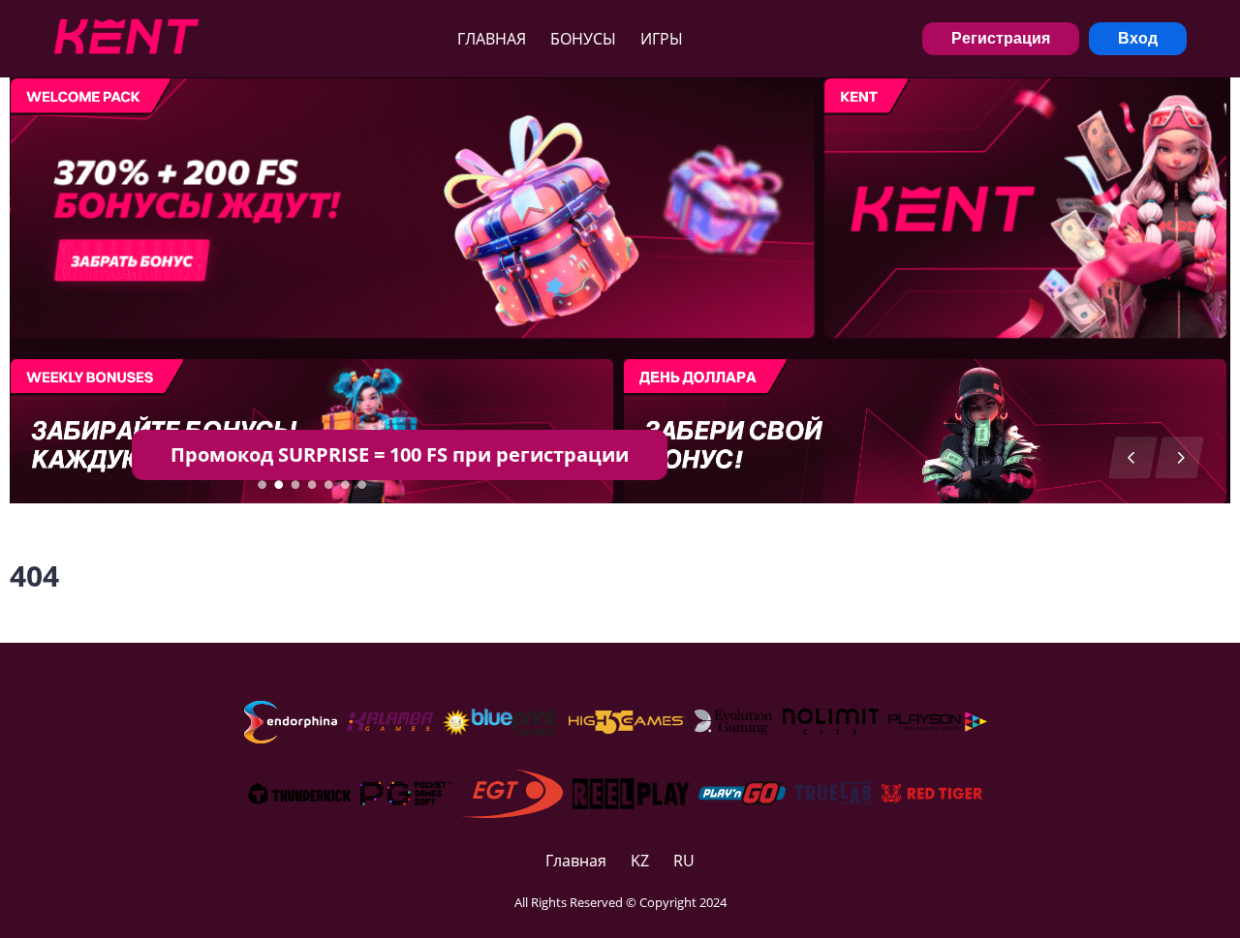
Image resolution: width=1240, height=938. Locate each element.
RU (684, 860)
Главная (491, 38)
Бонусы (583, 38)
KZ (640, 860)
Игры (661, 38)
